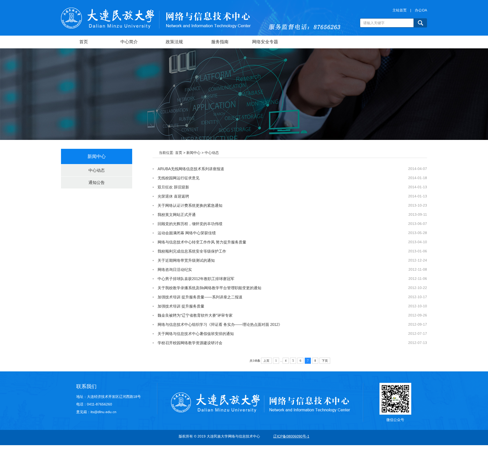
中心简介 (129, 41)
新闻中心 (193, 153)
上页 (266, 360)
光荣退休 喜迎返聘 (173, 196)
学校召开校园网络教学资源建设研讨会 (190, 343)
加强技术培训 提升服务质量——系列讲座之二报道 (200, 297)
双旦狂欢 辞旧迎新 (173, 187)
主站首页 (399, 10)
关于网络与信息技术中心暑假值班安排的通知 (196, 333)
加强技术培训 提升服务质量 (181, 306)
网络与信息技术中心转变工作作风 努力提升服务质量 (202, 242)
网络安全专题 (265, 41)
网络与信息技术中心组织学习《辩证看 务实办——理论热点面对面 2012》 (220, 324)
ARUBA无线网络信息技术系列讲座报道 (191, 169)
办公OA (421, 10)
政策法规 (174, 41)
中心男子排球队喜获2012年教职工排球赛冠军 (196, 279)
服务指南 (219, 41)
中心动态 (96, 170)
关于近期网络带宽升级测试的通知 (186, 260)
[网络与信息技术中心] (156, 18)
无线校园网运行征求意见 (179, 178)
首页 (83, 41)
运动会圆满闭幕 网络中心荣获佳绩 (187, 233)
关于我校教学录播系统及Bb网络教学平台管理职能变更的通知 (209, 288)
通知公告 (96, 182)
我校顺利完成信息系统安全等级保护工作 (192, 251)
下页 (325, 360)
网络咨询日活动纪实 (175, 269)
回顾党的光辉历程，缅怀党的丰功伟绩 (190, 224)
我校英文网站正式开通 (177, 214)
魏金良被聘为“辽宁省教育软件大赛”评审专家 (195, 315)
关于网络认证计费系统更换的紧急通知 (190, 205)
